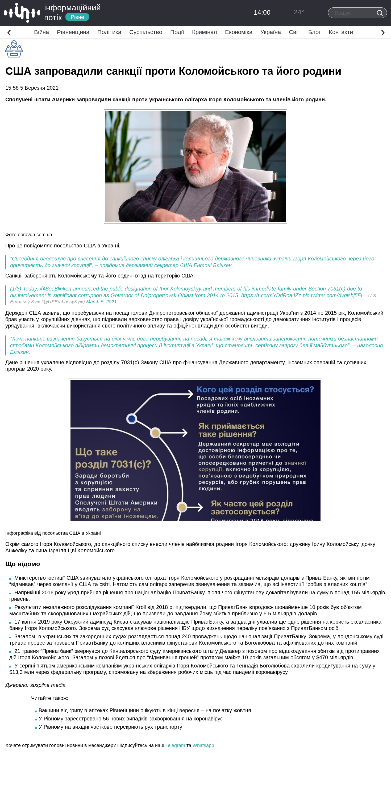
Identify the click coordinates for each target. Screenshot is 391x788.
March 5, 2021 (101, 301)
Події (177, 32)
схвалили (303, 666)
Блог (314, 32)
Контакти (341, 32)
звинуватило (95, 578)
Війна (41, 32)
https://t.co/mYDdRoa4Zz (271, 295)
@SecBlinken (55, 289)
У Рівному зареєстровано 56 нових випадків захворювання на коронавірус (131, 718)
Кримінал (204, 32)
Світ (294, 32)
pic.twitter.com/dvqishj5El (332, 295)
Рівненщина (73, 32)
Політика (109, 32)
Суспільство (145, 32)
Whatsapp (203, 745)
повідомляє (39, 245)
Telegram (175, 745)
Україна (270, 32)
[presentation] (9, 32)
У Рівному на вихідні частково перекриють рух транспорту (110, 727)
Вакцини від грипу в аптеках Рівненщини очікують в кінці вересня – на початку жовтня (145, 710)
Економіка (238, 32)
